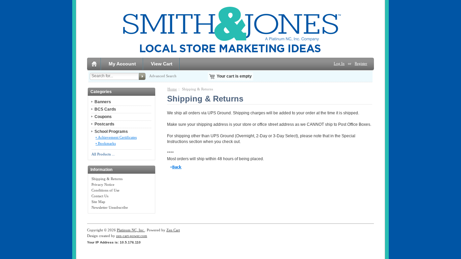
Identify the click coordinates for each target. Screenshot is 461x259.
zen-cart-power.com (131, 236)
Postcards (104, 124)
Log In (339, 63)
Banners (102, 101)
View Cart (161, 63)
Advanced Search (163, 76)
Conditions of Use (105, 190)
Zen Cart (173, 230)
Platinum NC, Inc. (131, 230)
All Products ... (103, 154)
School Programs (111, 131)
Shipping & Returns (107, 179)
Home (172, 89)
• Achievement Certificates (116, 137)
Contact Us (99, 196)
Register (361, 63)
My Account (122, 63)
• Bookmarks (106, 143)
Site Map (98, 202)
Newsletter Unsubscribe (109, 207)
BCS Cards (105, 109)
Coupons (103, 116)
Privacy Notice (102, 184)
